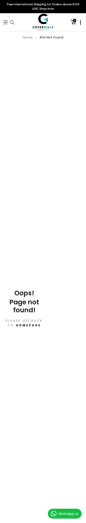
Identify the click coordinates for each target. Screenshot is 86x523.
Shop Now (46, 9)
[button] (5, 22)
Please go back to (24, 322)
